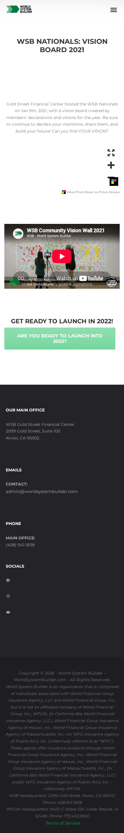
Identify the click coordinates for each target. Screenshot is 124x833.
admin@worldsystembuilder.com (42, 491)
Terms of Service (62, 823)
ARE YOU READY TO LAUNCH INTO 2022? (60, 338)
